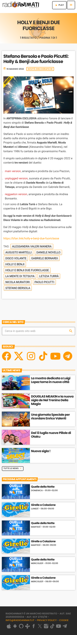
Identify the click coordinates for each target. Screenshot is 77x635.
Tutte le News (13, 468)
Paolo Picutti (44, 282)
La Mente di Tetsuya (20, 276)
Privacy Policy (47, 620)
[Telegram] (67, 356)
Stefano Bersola (17, 288)
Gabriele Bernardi (44, 258)
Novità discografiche (40, 68)
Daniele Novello (48, 252)
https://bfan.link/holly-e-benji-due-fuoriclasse (31, 238)
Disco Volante (15, 258)
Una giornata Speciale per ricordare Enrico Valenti (50, 416)
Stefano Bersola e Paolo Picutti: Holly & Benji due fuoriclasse (35, 59)
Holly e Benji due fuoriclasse (27, 270)
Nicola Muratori (17, 282)
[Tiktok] (43, 356)
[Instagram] (31, 356)
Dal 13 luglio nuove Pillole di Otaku (51, 435)
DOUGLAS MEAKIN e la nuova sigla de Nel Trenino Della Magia (52, 400)
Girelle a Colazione (43, 505)
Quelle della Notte (43, 487)
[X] (18, 356)
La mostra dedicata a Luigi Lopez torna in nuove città (50, 380)
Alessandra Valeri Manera (32, 246)
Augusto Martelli (18, 252)
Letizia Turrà (48, 276)
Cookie (64, 620)
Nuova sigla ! (40, 451)
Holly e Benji (14, 264)
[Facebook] (6, 356)
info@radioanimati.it (20, 620)
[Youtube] (55, 356)
